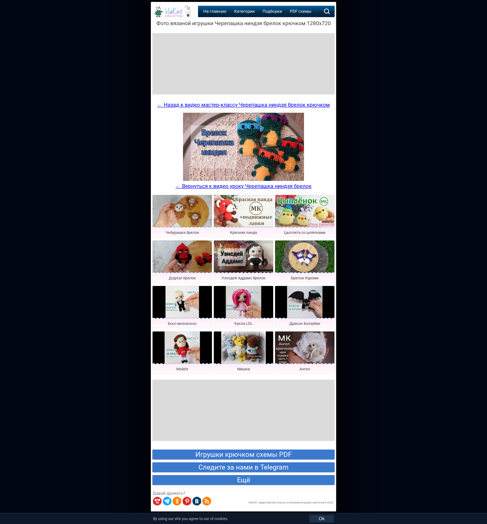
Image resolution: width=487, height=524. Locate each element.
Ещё (243, 480)
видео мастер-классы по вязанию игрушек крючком (291, 502)
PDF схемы (300, 11)
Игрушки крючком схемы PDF (243, 454)
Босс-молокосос (182, 323)
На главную (214, 11)
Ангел (304, 369)
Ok (322, 518)
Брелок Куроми (305, 278)
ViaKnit (174, 13)
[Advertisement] (183, 59)
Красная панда (243, 232)
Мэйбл (182, 369)
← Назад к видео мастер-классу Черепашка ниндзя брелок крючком (243, 105)
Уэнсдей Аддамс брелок (244, 278)
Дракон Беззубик (304, 323)
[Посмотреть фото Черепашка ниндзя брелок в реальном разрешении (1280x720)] (243, 179)
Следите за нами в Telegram (243, 467)
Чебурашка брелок (182, 232)
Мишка (243, 369)
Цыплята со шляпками (304, 232)
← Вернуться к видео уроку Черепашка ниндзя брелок (243, 186)
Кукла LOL (243, 323)
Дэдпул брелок (182, 278)
